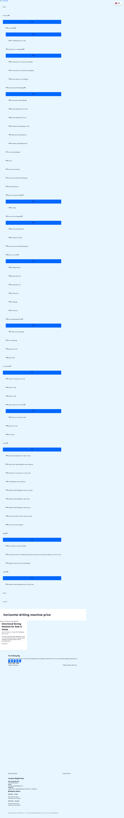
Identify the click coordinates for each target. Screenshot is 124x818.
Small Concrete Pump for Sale (18, 417)
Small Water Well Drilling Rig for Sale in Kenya (19, 507)
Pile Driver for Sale (12, 255)
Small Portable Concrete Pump (16, 405)
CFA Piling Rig (13, 302)
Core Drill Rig (11, 28)
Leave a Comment (6, 632)
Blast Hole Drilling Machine (17, 229)
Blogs (4, 533)
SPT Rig (9, 161)
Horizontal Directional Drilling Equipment (18, 246)
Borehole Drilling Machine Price (18, 117)
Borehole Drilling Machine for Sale (19, 109)
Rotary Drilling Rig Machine (14, 319)
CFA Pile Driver (14, 310)
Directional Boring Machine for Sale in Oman (19, 456)
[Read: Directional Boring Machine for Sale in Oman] (9, 621)
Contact (5, 601)
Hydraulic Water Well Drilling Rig (16, 88)
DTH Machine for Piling (16, 237)
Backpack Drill (11, 357)
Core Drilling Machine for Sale (18, 40)
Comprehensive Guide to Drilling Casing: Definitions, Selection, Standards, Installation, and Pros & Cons (34, 554)
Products (5, 15)
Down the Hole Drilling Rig (14, 216)
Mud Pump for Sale (12, 426)
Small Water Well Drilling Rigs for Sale (19, 126)
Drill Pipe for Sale (12, 387)
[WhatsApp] (20, 661)
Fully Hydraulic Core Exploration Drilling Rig (21, 62)
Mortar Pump (11, 434)
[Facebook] (12, 661)
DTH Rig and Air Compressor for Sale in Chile (19, 473)
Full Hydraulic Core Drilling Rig (15, 49)
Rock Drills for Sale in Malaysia (15, 525)
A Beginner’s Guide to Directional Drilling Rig (19, 563)
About (4, 593)
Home (4, 7)
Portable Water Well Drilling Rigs (18, 100)
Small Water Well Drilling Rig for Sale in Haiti (19, 499)
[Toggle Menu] (32, 22)
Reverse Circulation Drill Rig (15, 195)
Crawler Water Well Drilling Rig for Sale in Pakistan (20, 464)
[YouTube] (9, 661)
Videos (5, 572)
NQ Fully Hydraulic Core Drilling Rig (19, 79)
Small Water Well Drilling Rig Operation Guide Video (21, 584)
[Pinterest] (17, 661)
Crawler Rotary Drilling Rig (17, 332)
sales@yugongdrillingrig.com (15, 786)
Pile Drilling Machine (15, 267)
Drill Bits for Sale (12, 396)
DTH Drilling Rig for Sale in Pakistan (16, 481)
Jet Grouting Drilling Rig (14, 152)
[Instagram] (15, 661)
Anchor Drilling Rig (12, 340)
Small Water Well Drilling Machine (18, 143)
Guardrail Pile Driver (15, 284)
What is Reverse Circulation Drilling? (17, 546)
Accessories (6, 366)
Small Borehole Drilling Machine (18, 135)
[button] (9, 15)
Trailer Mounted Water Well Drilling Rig (17, 178)
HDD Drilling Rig (20, 632)
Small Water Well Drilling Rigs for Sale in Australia (20, 490)
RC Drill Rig (13, 208)
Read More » (5, 643)
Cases (4, 443)
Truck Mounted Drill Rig (14, 169)
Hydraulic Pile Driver (15, 276)
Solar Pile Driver (14, 293)
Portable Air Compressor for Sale (16, 379)
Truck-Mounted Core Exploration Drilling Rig (21, 70)
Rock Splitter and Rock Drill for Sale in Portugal (20, 516)
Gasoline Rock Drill (12, 349)
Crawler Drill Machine (13, 186)
